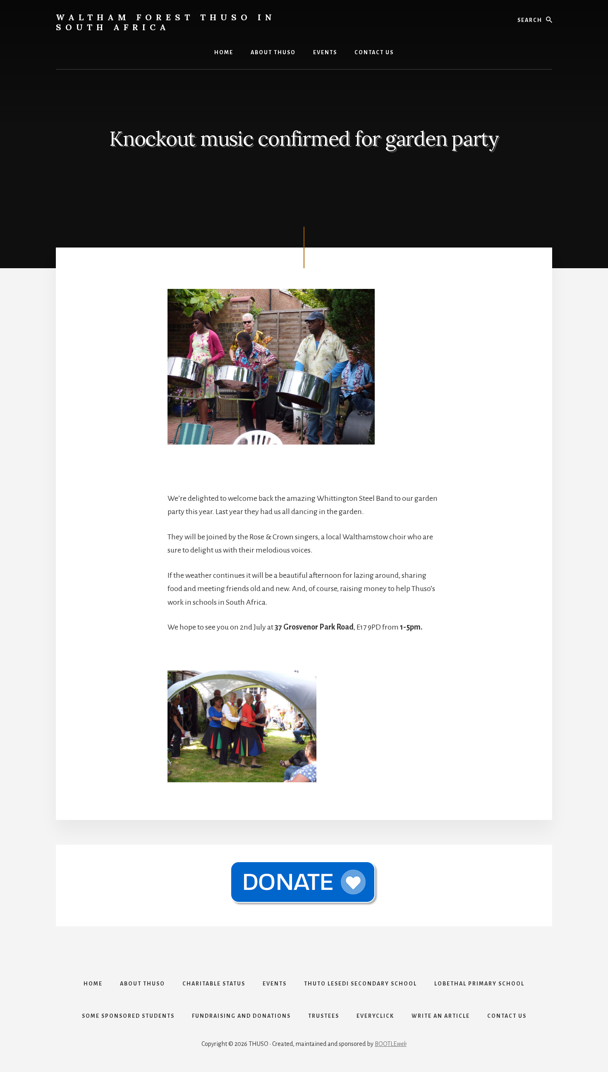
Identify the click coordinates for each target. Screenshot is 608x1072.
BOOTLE (391, 1044)
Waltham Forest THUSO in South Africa (166, 22)
